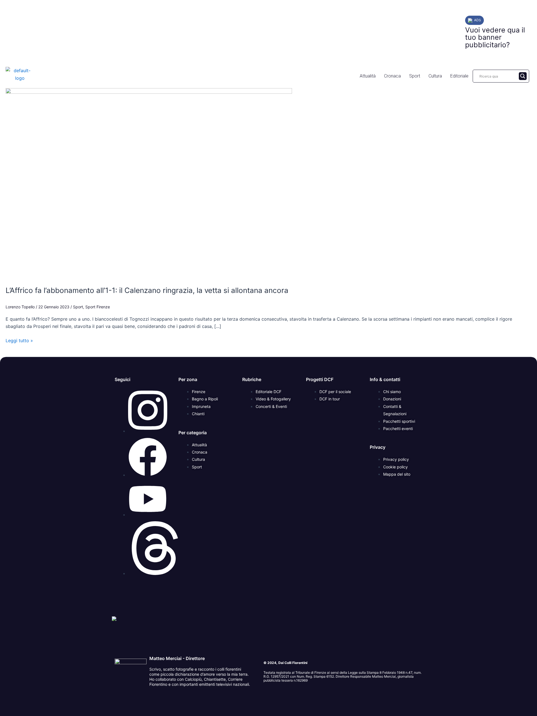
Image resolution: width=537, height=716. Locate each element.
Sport (414, 76)
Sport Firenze (97, 306)
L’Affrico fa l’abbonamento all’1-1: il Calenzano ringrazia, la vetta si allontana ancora (147, 290)
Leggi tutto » (19, 340)
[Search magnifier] (523, 76)
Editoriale (459, 76)
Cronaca (392, 76)
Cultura (435, 76)
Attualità (368, 76)
